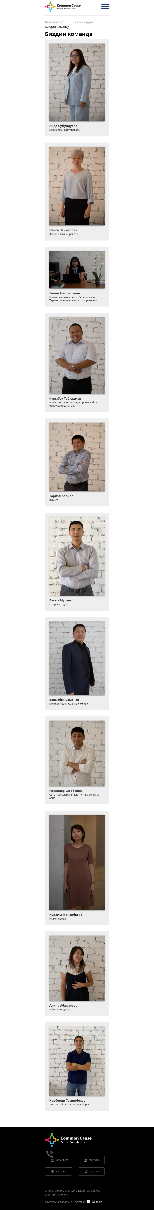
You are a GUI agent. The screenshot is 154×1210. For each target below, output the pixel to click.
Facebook (94, 1160)
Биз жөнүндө (82, 22)
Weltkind (96, 1202)
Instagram (62, 1160)
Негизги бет (54, 22)
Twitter (93, 1171)
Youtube (61, 1171)
